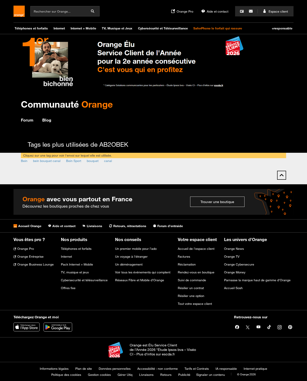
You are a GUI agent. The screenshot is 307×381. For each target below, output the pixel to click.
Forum (27, 119)
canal (108, 161)
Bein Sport (73, 161)
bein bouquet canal (46, 161)
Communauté (67, 104)
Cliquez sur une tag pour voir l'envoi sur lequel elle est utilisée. (67, 155)
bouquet (92, 161)
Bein (24, 161)
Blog (46, 119)
